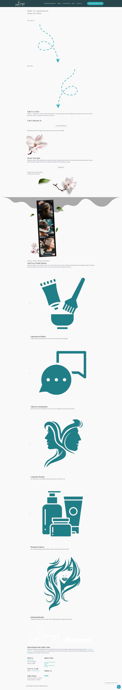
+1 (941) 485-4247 (35, 670)
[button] (95, 3)
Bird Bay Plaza (30, 660)
